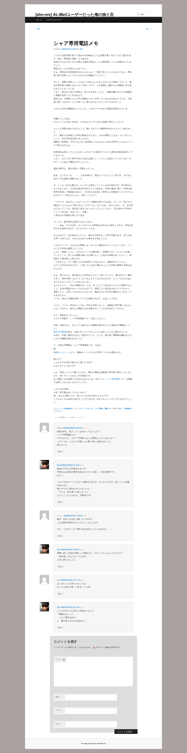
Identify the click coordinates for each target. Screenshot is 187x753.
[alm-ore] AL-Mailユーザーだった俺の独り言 (74, 14)
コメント (60, 659)
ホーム (38, 19)
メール (58, 710)
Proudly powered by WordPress (93, 743)
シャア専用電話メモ (115, 378)
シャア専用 (99, 408)
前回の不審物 (60, 331)
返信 (60, 451)
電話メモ (108, 408)
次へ (149, 28)
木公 (81, 49)
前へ (38, 28)
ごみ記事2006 (68, 408)
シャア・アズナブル (85, 408)
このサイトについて (54, 19)
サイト (58, 723)
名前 (57, 696)
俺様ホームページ (62, 352)
